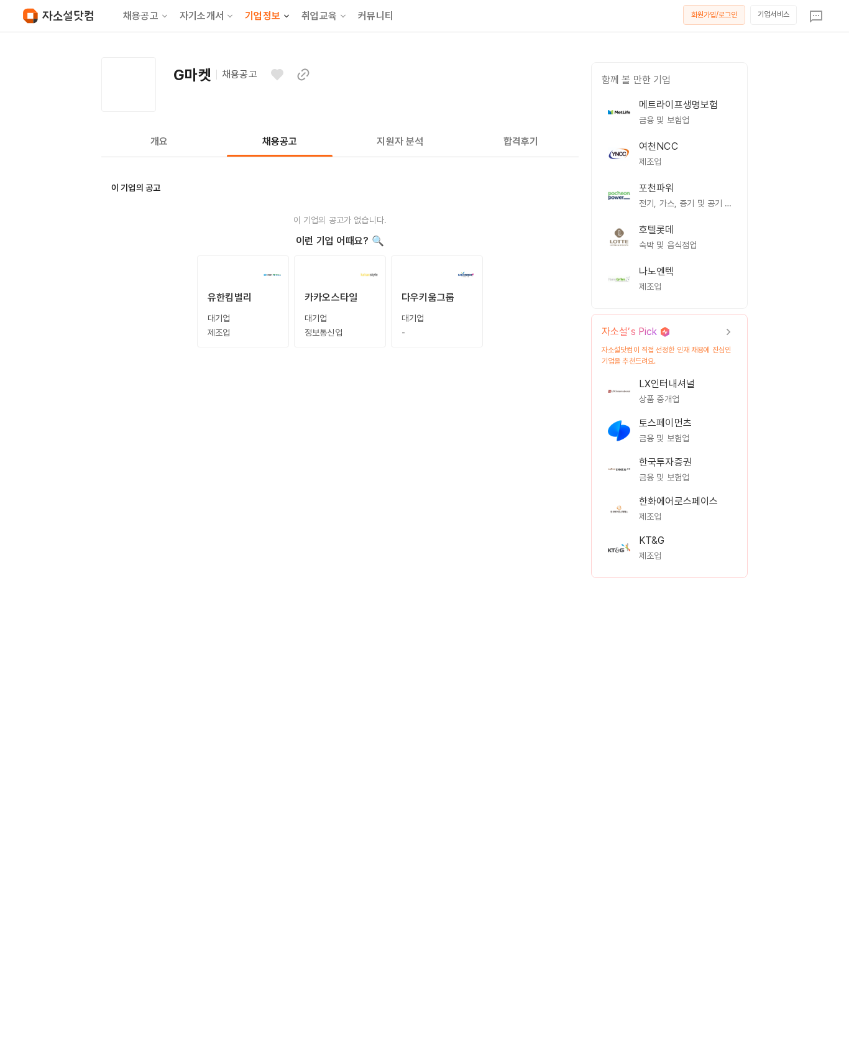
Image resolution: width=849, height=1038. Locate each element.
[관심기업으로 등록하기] (277, 74)
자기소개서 (202, 16)
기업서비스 (773, 14)
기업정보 (262, 16)
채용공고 (140, 16)
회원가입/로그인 (714, 15)
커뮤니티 (375, 16)
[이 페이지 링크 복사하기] (303, 74)
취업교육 (319, 16)
